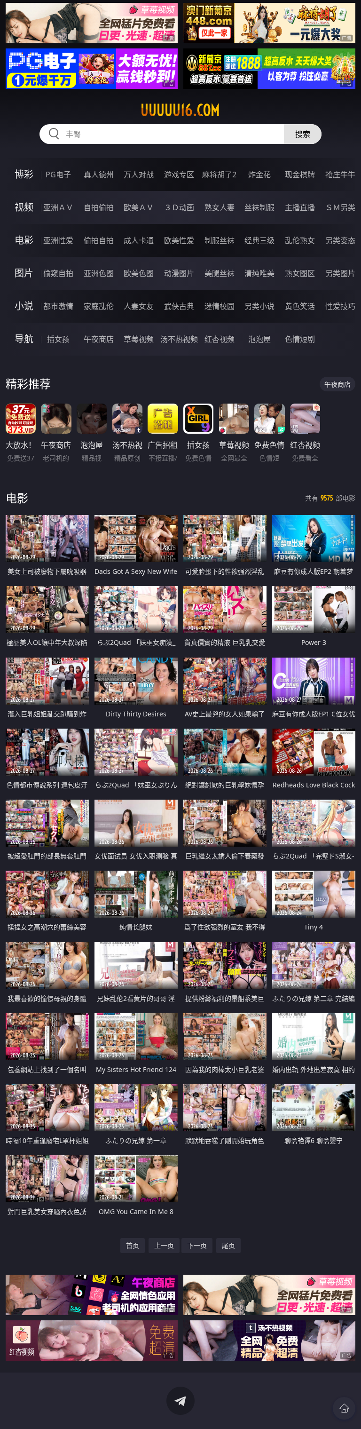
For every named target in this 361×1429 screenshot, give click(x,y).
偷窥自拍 (58, 273)
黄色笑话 (300, 306)
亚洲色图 (99, 273)
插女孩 (58, 339)
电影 (24, 240)
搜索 (302, 134)
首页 (132, 1245)
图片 (24, 273)
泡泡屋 (259, 339)
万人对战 (139, 174)
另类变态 (340, 240)
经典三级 (259, 240)
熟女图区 (300, 273)
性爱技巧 (340, 306)
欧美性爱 (179, 240)
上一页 (164, 1245)
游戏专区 (179, 174)
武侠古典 (179, 306)
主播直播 (300, 207)
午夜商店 (99, 339)
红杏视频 (219, 339)
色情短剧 (300, 339)
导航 (24, 339)
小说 (24, 306)
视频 (24, 207)
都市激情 (58, 306)
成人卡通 (139, 240)
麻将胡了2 (219, 174)
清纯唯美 (259, 273)
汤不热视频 (179, 339)
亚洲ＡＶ (58, 207)
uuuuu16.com (180, 110)
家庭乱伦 (99, 306)
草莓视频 (139, 339)
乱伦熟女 (300, 240)
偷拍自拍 (99, 240)
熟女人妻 (219, 207)
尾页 (228, 1245)
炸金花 (259, 174)
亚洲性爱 (58, 240)
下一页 (197, 1245)
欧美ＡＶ (139, 207)
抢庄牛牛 (340, 174)
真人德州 (99, 174)
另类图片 (340, 273)
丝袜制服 (259, 207)
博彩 (24, 174)
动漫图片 (179, 273)
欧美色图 (139, 273)
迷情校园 (219, 306)
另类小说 (259, 306)
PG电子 (58, 174)
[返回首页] (344, 1408)
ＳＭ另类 (340, 207)
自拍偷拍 (99, 207)
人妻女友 (139, 306)
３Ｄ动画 (179, 207)
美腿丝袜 (219, 273)
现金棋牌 (300, 174)
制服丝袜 (219, 240)
